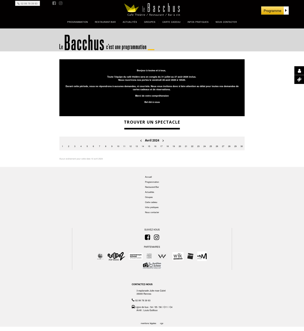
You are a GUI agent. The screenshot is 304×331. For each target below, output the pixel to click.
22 (192, 146)
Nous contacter (152, 212)
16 (155, 146)
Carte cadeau (151, 202)
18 (167, 146)
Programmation (152, 181)
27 (223, 146)
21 (186, 146)
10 (118, 146)
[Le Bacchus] (152, 12)
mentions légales (148, 323)
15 (149, 146)
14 (143, 146)
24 (204, 146)
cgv (161, 323)
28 (229, 146)
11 (124, 146)
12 (130, 146)
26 (217, 146)
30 (242, 146)
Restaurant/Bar (152, 186)
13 (137, 146)
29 (235, 146)
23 (198, 146)
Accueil (148, 176)
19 (174, 146)
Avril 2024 (152, 140)
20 (180, 146)
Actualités (149, 191)
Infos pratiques (152, 207)
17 (161, 146)
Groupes (149, 197)
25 (211, 146)
